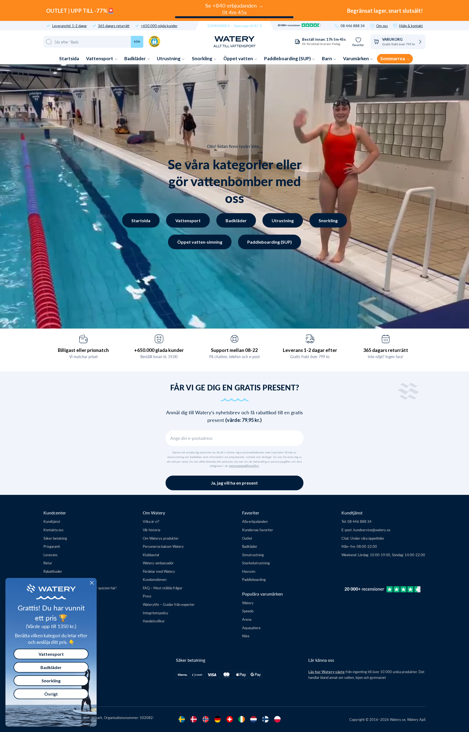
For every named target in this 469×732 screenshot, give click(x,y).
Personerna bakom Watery (163, 546)
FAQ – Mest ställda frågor (162, 587)
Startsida (69, 58)
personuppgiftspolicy (244, 465)
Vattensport (100, 58)
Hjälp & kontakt (411, 25)
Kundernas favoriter (257, 529)
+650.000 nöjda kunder (159, 25)
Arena (246, 619)
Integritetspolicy (155, 612)
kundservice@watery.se (371, 529)
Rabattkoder (52, 571)
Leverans (50, 554)
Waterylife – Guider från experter (169, 604)
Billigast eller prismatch (83, 350)
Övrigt (51, 693)
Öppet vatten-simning (199, 241)
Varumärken (356, 58)
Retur (47, 562)
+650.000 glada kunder (159, 350)
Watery (247, 602)
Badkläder (135, 58)
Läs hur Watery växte (326, 672)
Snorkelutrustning (256, 562)
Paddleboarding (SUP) (288, 58)
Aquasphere (251, 627)
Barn (327, 58)
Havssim (248, 571)
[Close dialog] (92, 583)
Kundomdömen (154, 579)
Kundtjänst (51, 521)
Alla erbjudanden (255, 521)
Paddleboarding (254, 579)
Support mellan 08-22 (234, 350)
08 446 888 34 (353, 25)
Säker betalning (55, 538)
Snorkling (202, 58)
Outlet (247, 538)
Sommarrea (393, 58)
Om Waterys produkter (161, 538)
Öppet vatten (238, 58)
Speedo (247, 610)
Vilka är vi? (151, 521)
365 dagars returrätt (113, 25)
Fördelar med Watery (159, 571)
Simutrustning (253, 554)
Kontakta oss (53, 529)
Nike (245, 635)
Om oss (382, 25)
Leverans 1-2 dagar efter (310, 350)
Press (147, 596)
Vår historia (151, 529)
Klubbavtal (151, 554)
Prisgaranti (51, 546)
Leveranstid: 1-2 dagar (69, 25)
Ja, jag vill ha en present (234, 482)
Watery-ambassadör (158, 562)
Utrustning (169, 58)
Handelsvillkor (154, 620)
